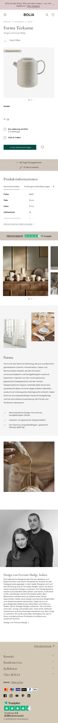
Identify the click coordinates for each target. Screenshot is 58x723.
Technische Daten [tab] (11, 186)
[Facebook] (5, 695)
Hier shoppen (33, 6)
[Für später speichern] (42, 147)
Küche (29, 22)
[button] (29, 99)
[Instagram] (11, 695)
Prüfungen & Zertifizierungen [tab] (37, 186)
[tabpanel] (29, 209)
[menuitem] (5, 14)
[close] (53, 5)
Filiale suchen (17, 682)
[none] (29, 14)
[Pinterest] (22, 695)
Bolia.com (7, 22)
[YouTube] (16, 695)
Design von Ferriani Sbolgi (15, 622)
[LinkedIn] (28, 695)
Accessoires (19, 22)
